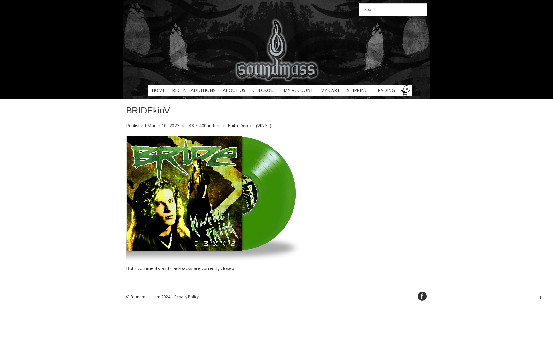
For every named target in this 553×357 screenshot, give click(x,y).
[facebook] (422, 296)
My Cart (330, 90)
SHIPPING (357, 90)
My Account (298, 90)
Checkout (264, 90)
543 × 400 (196, 125)
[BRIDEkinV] (213, 262)
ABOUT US (234, 90)
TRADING (385, 90)
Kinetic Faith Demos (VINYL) (242, 125)
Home (158, 90)
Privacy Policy (186, 296)
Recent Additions (194, 90)
